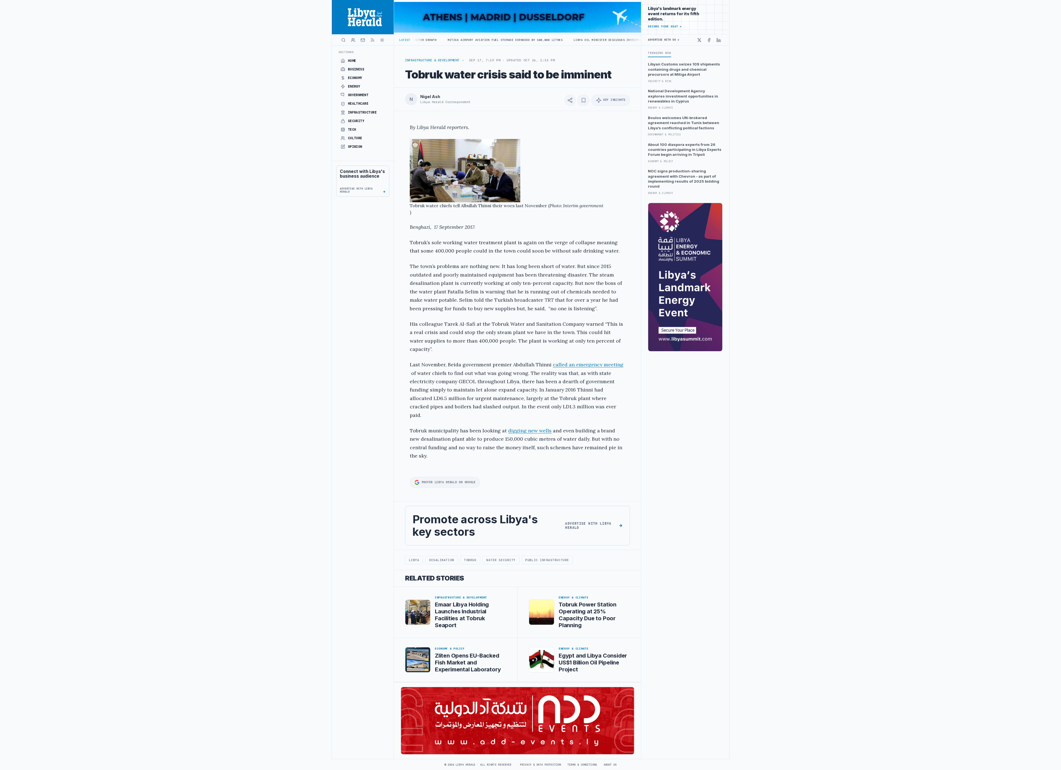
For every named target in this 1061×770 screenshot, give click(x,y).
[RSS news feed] (372, 40)
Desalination (441, 560)
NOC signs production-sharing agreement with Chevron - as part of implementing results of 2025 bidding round (683, 178)
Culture (355, 138)
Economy (355, 78)
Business (356, 69)
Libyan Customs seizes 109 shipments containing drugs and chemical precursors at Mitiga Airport (684, 69)
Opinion (355, 147)
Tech (352, 130)
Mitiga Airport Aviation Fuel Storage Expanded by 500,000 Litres (445, 40)
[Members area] (353, 40)
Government (358, 95)
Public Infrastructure (547, 560)
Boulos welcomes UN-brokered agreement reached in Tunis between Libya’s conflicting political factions (683, 122)
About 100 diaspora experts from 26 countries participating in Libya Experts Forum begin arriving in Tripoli (684, 149)
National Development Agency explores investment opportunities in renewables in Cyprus (683, 96)
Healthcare (358, 104)
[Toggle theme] (382, 40)
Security (356, 121)
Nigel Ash (430, 96)
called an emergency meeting (588, 364)
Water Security (501, 560)
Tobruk (470, 560)
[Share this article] (570, 100)
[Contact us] (363, 40)
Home (352, 61)
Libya (414, 560)
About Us (610, 764)
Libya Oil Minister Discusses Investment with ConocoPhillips (567, 40)
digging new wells (529, 430)
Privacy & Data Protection (540, 764)
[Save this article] (583, 100)
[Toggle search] (343, 40)
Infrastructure (362, 112)
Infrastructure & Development (432, 60)
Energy (354, 86)
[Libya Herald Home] (363, 17)
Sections (346, 52)
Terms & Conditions (582, 764)
